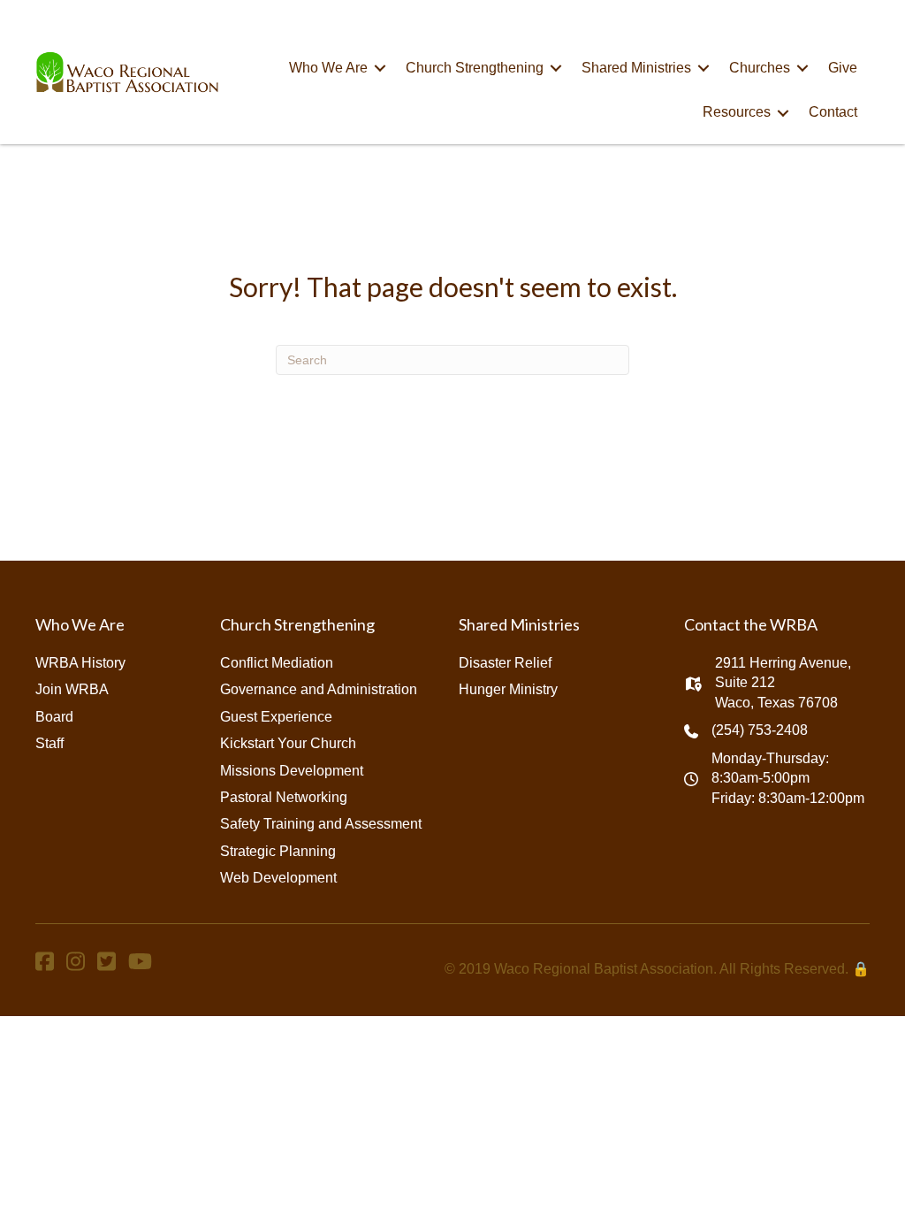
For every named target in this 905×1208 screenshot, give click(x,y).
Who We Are (328, 67)
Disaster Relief (505, 662)
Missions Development (291, 770)
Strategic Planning (278, 851)
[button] (380, 68)
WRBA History (80, 662)
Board (54, 716)
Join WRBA (72, 689)
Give (842, 67)
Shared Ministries (636, 67)
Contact (833, 111)
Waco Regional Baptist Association (603, 968)
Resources (737, 111)
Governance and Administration (318, 689)
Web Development (278, 877)
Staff (49, 743)
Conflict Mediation (276, 662)
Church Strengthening (475, 67)
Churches (759, 67)
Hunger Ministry (508, 689)
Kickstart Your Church (288, 743)
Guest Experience (276, 716)
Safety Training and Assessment (321, 823)
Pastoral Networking (283, 797)
